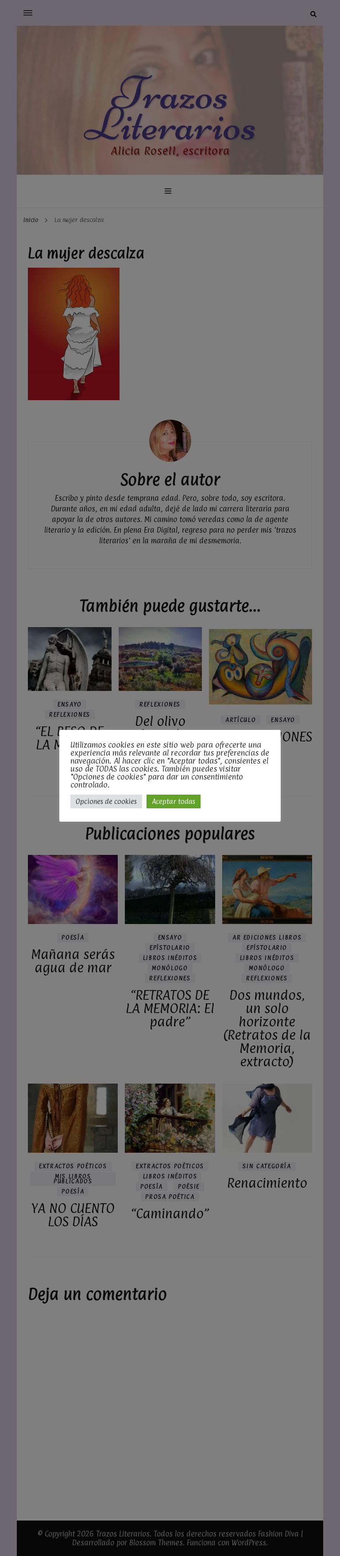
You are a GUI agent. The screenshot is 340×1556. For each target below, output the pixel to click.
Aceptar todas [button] (173, 801)
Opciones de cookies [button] (106, 801)
